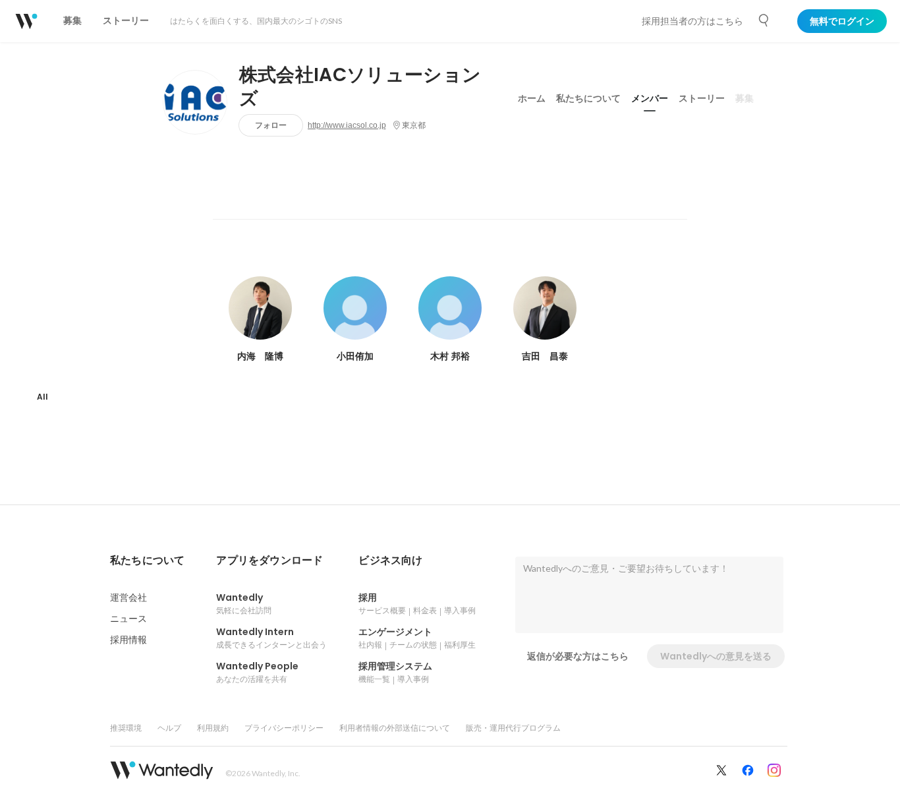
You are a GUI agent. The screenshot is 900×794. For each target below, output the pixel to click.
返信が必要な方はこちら (578, 656)
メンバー (649, 98)
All (42, 396)
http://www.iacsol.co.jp (347, 125)
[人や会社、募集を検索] (764, 20)
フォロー (271, 125)
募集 (744, 98)
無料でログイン (842, 21)
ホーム (532, 98)
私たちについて (588, 98)
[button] (147, 560)
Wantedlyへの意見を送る (716, 656)
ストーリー (702, 98)
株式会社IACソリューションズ (360, 87)
